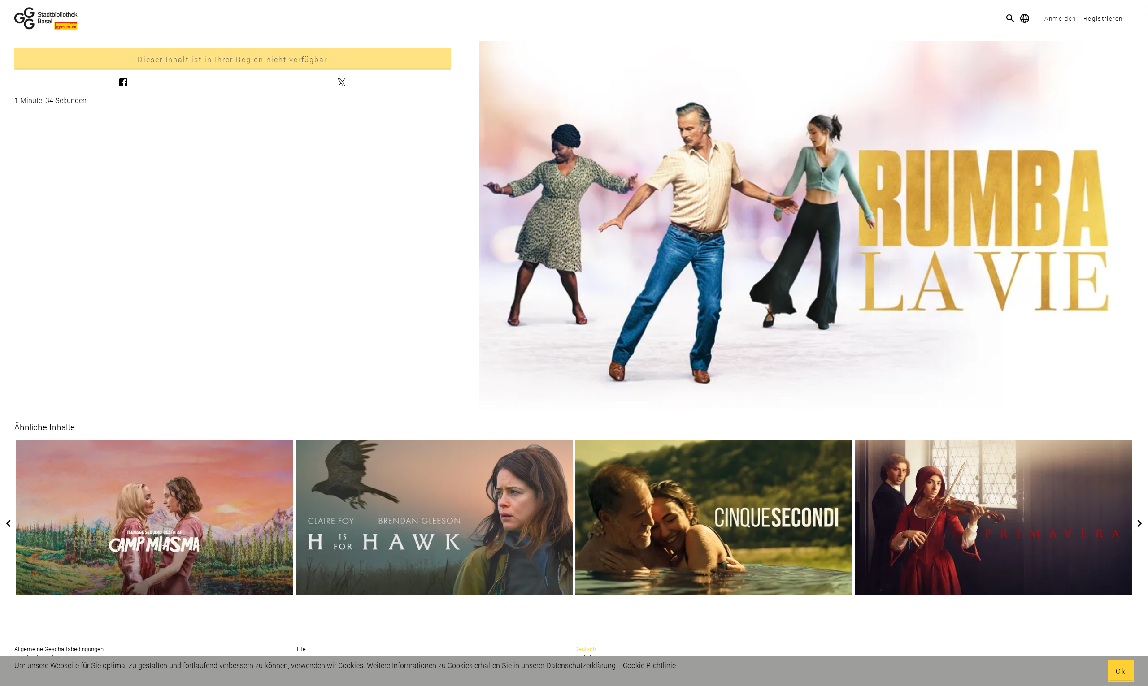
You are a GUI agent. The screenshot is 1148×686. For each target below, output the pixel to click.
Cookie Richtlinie (649, 665)
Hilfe (300, 648)
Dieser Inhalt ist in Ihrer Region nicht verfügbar (232, 59)
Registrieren (1103, 18)
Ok (1121, 671)
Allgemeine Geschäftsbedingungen (59, 648)
